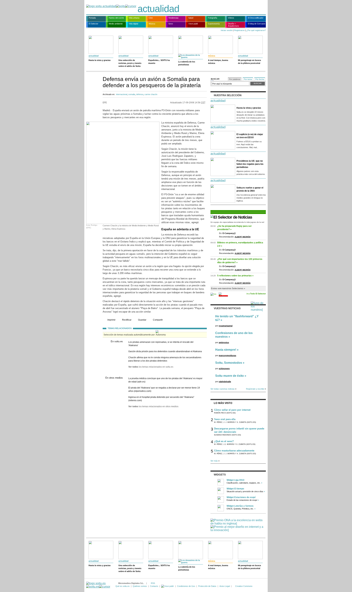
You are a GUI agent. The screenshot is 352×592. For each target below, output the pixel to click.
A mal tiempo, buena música (218, 61)
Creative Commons (243, 586)
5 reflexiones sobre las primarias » (235, 275)
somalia (131, 94)
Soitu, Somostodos (228, 362)
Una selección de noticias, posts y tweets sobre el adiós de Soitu (129, 63)
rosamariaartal (225, 326)
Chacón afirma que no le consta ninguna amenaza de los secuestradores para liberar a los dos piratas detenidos (164, 359)
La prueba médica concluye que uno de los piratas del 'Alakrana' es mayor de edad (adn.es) (165, 380)
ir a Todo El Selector (256, 294)
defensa (139, 94)
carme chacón (150, 94)
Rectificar (126, 320)
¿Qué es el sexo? (224, 441)
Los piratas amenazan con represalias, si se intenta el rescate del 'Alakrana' (160, 344)
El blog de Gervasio (256, 24)
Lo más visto (223, 403)
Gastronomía (214, 24)
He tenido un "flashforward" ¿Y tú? (237, 318)
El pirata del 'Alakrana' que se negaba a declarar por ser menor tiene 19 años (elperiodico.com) (164, 389)
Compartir (158, 320)
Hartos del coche (116, 18)
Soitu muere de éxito (229, 375)
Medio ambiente (116, 24)
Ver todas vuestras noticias (222, 389)
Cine (151, 18)
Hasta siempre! (225, 349)
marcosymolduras (227, 355)
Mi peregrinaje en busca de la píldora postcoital (249, 61)
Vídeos (231, 18)
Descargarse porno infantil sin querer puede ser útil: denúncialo (239, 430)
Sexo (170, 24)
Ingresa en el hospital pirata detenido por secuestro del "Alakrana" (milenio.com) (161, 399)
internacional (121, 94)
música (211, 56)
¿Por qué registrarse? (256, 30)
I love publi (193, 24)
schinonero (224, 368)
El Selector (93, 24)
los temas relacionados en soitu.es (150, 367)
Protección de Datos (207, 586)
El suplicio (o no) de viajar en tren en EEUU (249, 136)
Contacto (154, 586)
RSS (153, 583)
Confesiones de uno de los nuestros (234, 334)
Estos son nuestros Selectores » (228, 288)
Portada (92, 18)
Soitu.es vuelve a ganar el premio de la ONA (249, 189)
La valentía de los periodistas (186, 63)
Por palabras (234, 79)
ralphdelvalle (225, 381)
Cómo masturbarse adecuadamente (234, 450)
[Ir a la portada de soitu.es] (98, 585)
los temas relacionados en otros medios (153, 406)
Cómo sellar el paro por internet (232, 409)
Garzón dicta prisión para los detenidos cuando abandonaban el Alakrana (165, 351)
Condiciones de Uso (186, 586)
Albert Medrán (242, 237)
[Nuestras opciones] (167, 586)
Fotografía (212, 18)
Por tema (248, 79)
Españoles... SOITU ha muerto (159, 61)
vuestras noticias (227, 308)
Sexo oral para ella (224, 419)
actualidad (158, 8)
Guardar (142, 320)
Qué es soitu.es (122, 586)
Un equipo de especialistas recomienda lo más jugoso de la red (237, 222)
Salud (190, 18)
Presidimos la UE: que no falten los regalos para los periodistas (249, 164)
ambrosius (224, 342)
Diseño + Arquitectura (233, 25)
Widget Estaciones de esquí (241, 497)
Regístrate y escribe (255, 389)
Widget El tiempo (235, 488)
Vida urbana (134, 18)
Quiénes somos (140, 586)
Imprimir (111, 320)
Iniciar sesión (226, 30)
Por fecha (259, 79)
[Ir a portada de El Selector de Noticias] (231, 217)
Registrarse (239, 30)
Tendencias (173, 18)
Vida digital (133, 24)
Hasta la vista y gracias (100, 60)
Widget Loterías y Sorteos (240, 506)
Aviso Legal (224, 586)
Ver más (214, 461)
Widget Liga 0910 (235, 480)
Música (152, 24)
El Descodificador (255, 18)
